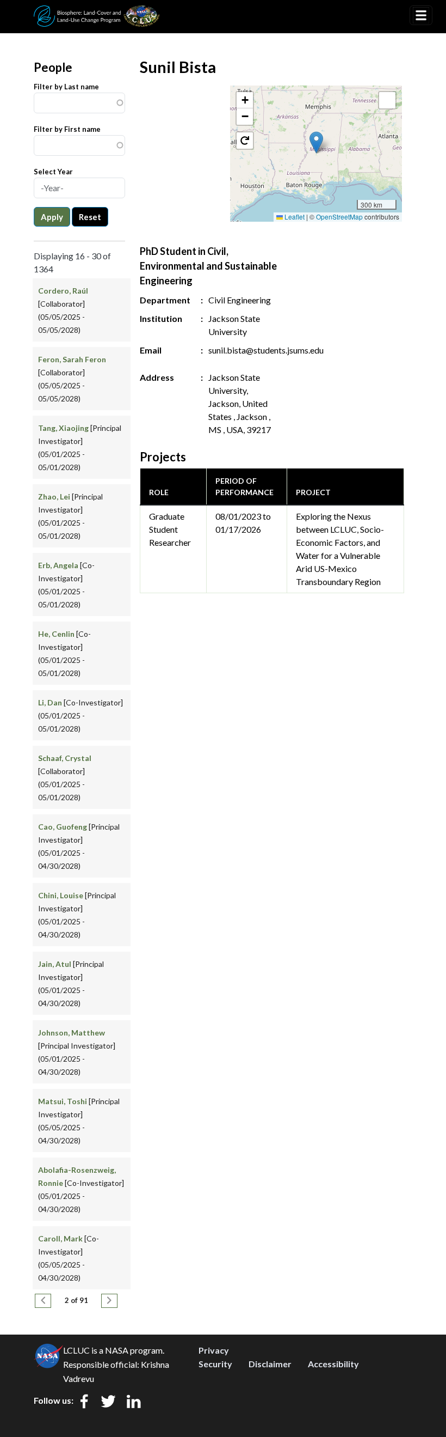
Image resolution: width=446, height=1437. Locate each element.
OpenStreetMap (339, 216)
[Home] (97, 12)
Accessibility (333, 1364)
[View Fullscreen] (387, 100)
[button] (316, 142)
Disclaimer (270, 1364)
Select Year (53, 171)
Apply (52, 217)
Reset (90, 217)
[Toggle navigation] (421, 15)
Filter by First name (67, 129)
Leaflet (294, 216)
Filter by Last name (66, 86)
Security (215, 1364)
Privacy (214, 1350)
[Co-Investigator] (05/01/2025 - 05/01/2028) (80, 715)
